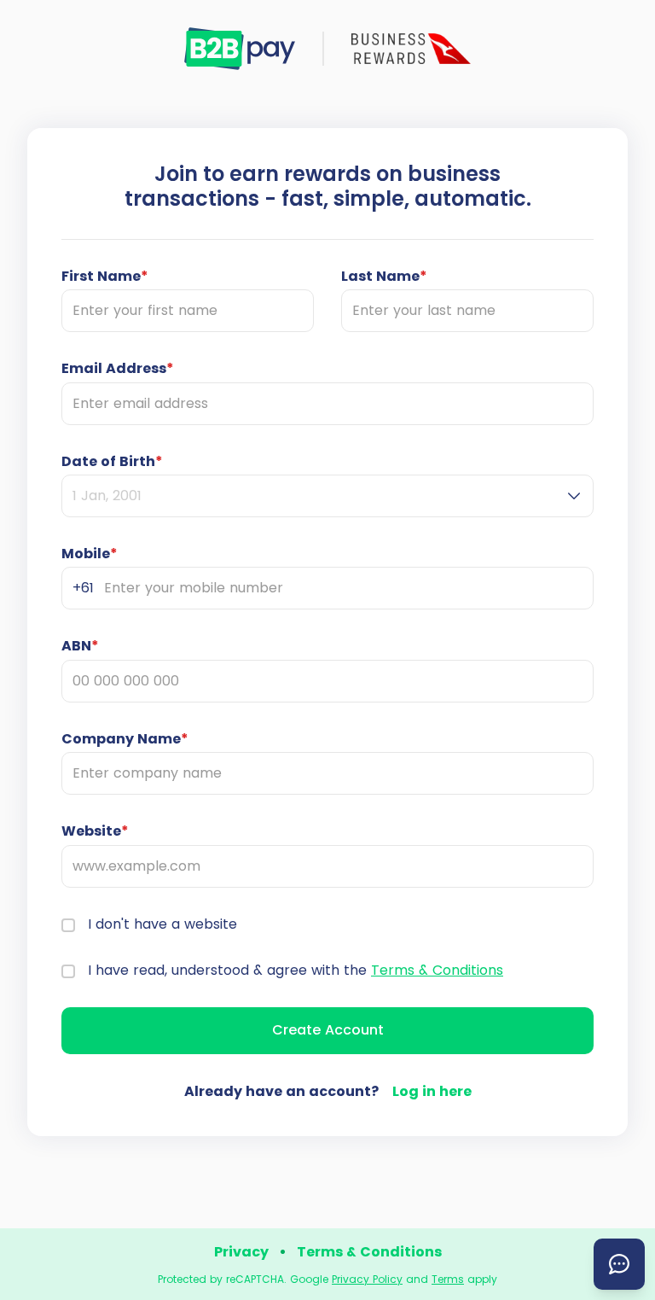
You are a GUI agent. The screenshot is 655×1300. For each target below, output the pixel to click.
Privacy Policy (367, 1279)
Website (95, 831)
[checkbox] (68, 925)
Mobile (89, 554)
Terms (448, 1279)
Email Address (117, 368)
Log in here (432, 1091)
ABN (80, 646)
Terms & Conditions (437, 970)
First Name (104, 276)
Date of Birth (112, 461)
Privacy (241, 1252)
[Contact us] (619, 1264)
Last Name (384, 276)
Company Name (124, 739)
